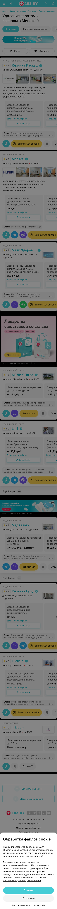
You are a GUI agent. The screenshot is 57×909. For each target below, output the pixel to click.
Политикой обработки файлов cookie (22, 880)
